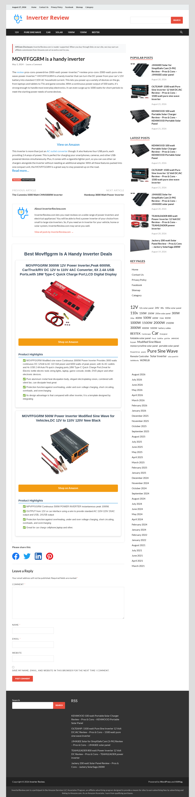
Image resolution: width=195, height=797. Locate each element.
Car (48, 32)
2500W (170, 323)
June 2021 (137, 555)
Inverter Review (47, 17)
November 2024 (140, 483)
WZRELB (145, 360)
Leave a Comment (34, 64)
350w (132, 318)
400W (138, 317)
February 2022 (139, 534)
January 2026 (139, 410)
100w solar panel (173, 308)
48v (162, 308)
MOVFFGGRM (28, 180)
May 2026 (137, 389)
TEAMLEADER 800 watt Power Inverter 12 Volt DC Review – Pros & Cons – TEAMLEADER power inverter (166, 222)
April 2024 (137, 519)
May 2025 (137, 451)
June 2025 (137, 446)
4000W (145, 328)
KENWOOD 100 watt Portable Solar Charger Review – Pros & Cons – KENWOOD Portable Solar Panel (166, 117)
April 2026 (137, 395)
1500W (83, 32)
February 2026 (139, 405)
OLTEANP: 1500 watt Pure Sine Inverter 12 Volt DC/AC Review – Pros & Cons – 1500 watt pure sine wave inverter (167, 92)
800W (168, 318)
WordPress (165, 781)
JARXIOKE (175, 338)
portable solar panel (169, 345)
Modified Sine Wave (149, 341)
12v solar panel (146, 308)
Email (16, 639)
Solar (59, 32)
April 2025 (137, 457)
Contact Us (43, 7)
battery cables (164, 328)
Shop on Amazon (68, 342)
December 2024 (140, 477)
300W (176, 313)
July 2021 (137, 550)
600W (155, 318)
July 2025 (137, 441)
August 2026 (138, 374)
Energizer (164, 334)
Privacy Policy (56, 7)
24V (157, 307)
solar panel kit (173, 356)
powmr (143, 352)
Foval (154, 338)
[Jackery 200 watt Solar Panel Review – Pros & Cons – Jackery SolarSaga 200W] (139, 240)
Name (16, 625)
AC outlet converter (57, 151)
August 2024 (138, 498)
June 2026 (137, 384)
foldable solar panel (140, 338)
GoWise (160, 338)
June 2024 (137, 508)
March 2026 (138, 400)
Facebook (69, 7)
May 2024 (137, 514)
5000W (153, 328)
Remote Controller (139, 356)
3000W (135, 327)
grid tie (167, 338)
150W (143, 313)
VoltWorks (134, 360)
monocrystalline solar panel (144, 345)
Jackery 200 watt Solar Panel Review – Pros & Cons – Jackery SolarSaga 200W (167, 243)
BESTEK (96, 32)
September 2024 (140, 493)
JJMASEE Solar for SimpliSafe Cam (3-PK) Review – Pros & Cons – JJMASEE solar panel (164, 69)
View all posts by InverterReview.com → (54, 231)
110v (134, 313)
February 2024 (139, 524)
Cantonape (146, 334)
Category (89, 7)
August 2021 (138, 545)
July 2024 (137, 503)
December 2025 (140, 415)
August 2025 (138, 436)
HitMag (178, 781)
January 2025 (139, 472)
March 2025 (138, 462)
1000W (71, 32)
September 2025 (140, 431)
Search (177, 20)
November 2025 (140, 420)
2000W (159, 322)
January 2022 (139, 539)
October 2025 (139, 426)
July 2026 (137, 379)
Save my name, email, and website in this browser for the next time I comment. (60, 670)
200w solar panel (162, 313)
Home (33, 7)
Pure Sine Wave (32, 32)
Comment (18, 584)
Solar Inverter (158, 356)
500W (147, 317)
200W (151, 313)
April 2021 (137, 560)
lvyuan (133, 342)
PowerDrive (135, 352)
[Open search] (181, 32)
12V (17, 32)
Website (17, 653)
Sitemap (79, 7)
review (20, 72)
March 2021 (138, 565)
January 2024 (139, 529)
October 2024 (139, 488)
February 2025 (139, 467)
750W (161, 318)
